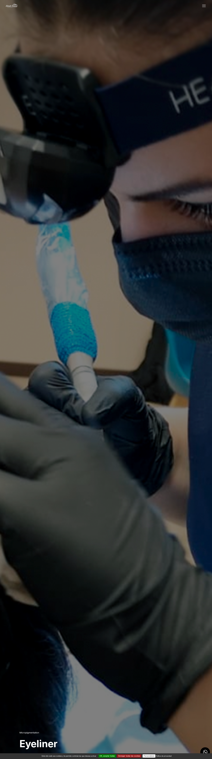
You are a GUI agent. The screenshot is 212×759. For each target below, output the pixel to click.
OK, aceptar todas (107, 756)
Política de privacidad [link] (164, 756)
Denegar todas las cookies (129, 756)
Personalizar (149, 756)
